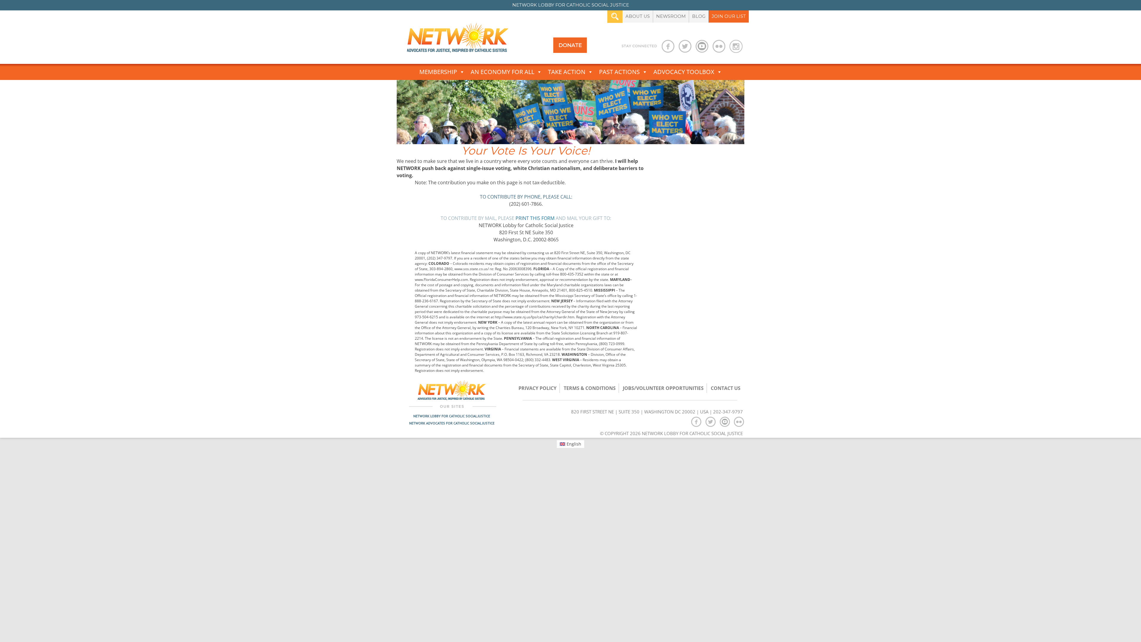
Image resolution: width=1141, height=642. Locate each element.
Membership (438, 72)
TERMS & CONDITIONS (590, 388)
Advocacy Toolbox (683, 72)
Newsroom (671, 16)
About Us (637, 16)
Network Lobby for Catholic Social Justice (451, 416)
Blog (698, 16)
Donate (570, 45)
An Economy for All (502, 72)
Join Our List (729, 16)
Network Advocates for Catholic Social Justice (451, 423)
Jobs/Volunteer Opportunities (663, 388)
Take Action (566, 72)
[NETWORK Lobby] (457, 39)
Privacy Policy (538, 388)
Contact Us (725, 388)
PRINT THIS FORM (535, 218)
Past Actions (619, 72)
